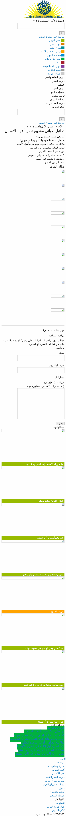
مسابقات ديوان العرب (53, 784)
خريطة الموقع (57, 795)
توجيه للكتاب (54, 70)
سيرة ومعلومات (56, 766)
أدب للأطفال (58, 773)
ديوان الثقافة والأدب (51, 51)
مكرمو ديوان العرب (54, 781)
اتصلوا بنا (60, 803)
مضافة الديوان (54, 55)
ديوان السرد (55, 44)
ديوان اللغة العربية (52, 66)
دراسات (60, 762)
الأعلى (63, 758)
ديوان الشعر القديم (55, 777)
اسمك (61, 353)
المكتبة (57, 62)
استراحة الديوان (53, 59)
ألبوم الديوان (58, 769)
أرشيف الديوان (57, 792)
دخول (61, 788)
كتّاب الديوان (58, 810)
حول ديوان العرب (55, 806)
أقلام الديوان (55, 40)
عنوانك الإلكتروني (56, 365)
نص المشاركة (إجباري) (54, 382)
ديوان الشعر (55, 47)
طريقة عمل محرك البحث (51, 36)
